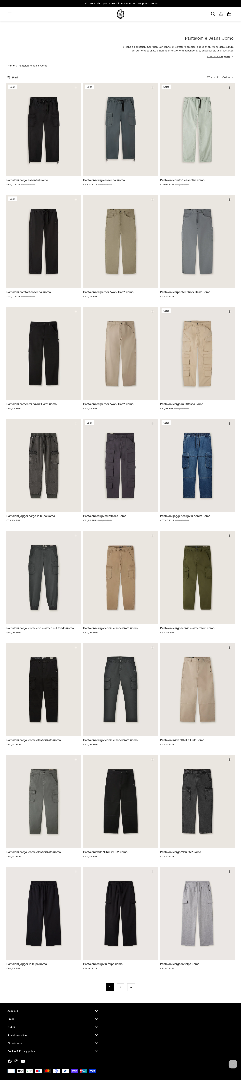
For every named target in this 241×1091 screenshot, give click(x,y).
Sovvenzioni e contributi (49, 1085)
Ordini (11, 1027)
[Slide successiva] (75, 129)
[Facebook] (10, 1061)
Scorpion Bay (25, 1085)
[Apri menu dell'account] (221, 14)
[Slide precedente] (12, 129)
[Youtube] (23, 1061)
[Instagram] (16, 1061)
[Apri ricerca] (213, 14)
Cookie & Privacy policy (21, 1051)
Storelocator (15, 1043)
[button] (227, 77)
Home (11, 65)
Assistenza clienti (18, 1035)
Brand (11, 1019)
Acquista (13, 1010)
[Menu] (10, 14)
